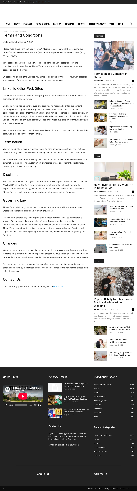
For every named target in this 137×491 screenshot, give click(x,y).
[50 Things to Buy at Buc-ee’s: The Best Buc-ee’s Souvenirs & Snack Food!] (55, 413)
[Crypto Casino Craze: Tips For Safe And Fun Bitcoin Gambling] (55, 400)
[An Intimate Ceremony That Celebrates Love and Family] (100, 330)
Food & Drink (43, 24)
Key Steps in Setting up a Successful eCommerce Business (118, 116)
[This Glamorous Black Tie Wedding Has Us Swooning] (100, 343)
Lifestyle (69, 24)
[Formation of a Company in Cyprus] (114, 55)
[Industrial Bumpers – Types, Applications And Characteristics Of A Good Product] (100, 104)
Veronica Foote (100, 192)
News (17, 24)
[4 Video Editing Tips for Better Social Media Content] (100, 222)
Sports (81, 24)
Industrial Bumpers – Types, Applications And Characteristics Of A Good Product (121, 103)
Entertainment (97, 24)
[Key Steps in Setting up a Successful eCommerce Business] (100, 117)
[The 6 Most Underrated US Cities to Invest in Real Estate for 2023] (100, 143)
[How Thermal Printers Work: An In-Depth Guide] (114, 171)
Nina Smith (98, 81)
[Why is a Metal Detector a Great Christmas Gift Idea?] (100, 210)
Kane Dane (98, 309)
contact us (58, 286)
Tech (120, 24)
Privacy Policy (29, 2)
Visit (111, 24)
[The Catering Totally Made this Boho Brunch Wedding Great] (100, 356)
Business (27, 24)
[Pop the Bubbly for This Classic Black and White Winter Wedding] (114, 281)
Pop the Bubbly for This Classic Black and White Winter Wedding (113, 302)
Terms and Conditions (44, 2)
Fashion (57, 24)
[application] (23, 396)
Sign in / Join (7, 2)
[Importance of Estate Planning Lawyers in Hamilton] (100, 130)
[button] (131, 24)
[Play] (6, 405)
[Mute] (35, 405)
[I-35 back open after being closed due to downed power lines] (55, 387)
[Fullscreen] (39, 405)
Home (7, 24)
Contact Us (17, 2)
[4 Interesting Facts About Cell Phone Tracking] (100, 235)
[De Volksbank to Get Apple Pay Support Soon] (100, 248)
